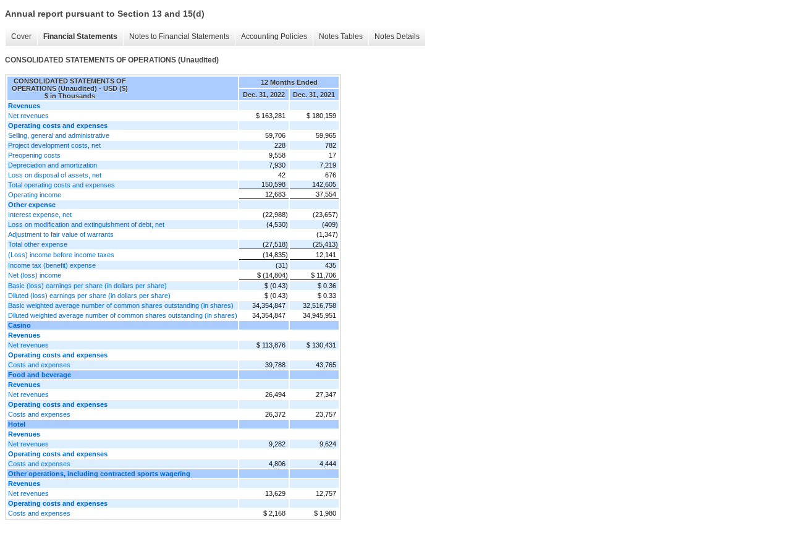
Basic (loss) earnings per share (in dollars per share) (87, 285)
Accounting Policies (274, 36)
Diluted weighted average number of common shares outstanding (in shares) (122, 315)
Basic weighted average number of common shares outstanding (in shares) (121, 305)
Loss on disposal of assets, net (54, 175)
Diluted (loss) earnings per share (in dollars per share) (89, 295)
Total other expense (37, 244)
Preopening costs (34, 155)
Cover (21, 36)
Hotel (16, 424)
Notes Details (397, 36)
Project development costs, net (54, 145)
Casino (19, 325)
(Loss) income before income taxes (61, 254)
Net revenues (28, 115)
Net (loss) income (34, 275)
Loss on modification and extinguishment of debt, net (86, 224)
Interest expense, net (40, 214)
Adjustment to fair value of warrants (61, 234)
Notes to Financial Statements (179, 36)
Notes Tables (341, 36)
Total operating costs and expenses (61, 185)
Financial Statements (80, 36)
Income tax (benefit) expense (52, 265)
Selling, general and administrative (58, 135)
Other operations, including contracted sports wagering (99, 473)
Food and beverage (39, 374)
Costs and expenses (39, 365)
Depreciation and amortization (52, 165)
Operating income (34, 194)
